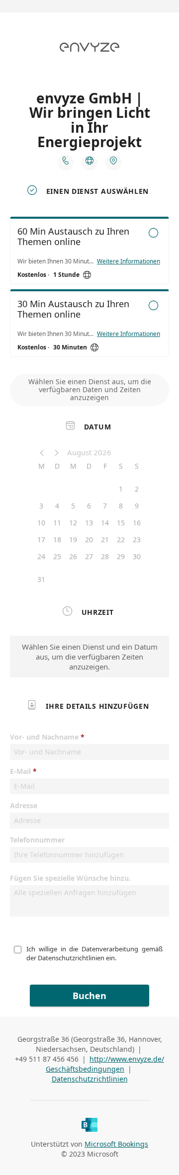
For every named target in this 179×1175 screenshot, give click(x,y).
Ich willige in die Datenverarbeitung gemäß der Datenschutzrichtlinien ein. (95, 953)
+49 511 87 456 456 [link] (47, 1059)
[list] (89, 289)
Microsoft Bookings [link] (116, 1144)
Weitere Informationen (128, 261)
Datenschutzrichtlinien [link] (90, 1079)
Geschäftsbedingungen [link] (85, 1069)
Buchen (89, 996)
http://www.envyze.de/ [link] (127, 1059)
